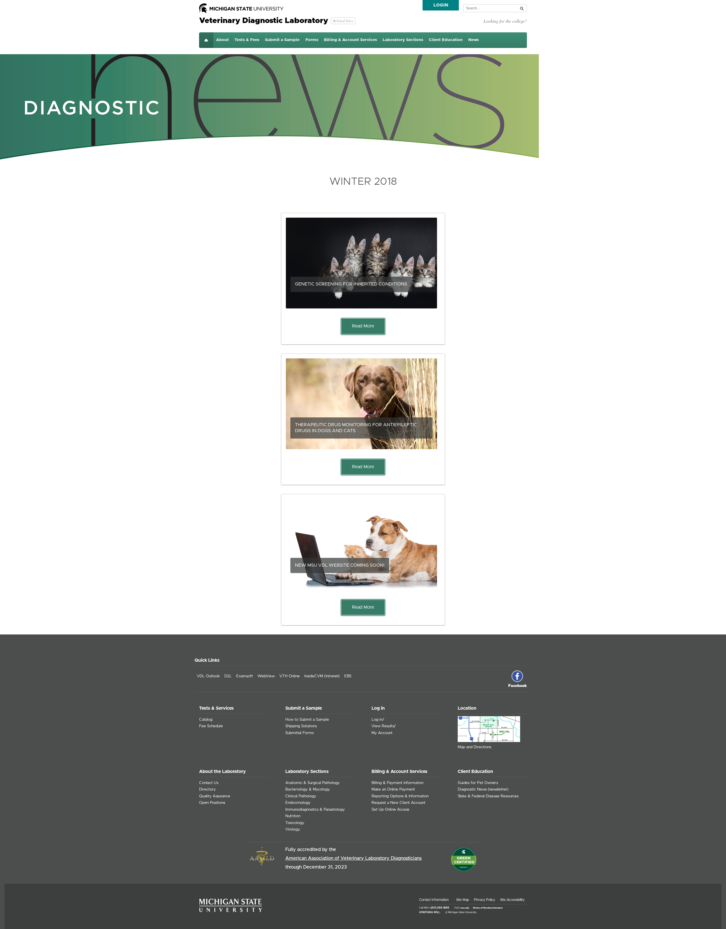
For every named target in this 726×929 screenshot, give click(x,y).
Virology (292, 829)
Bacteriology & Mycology (307, 789)
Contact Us (208, 783)
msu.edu (464, 908)
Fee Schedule (211, 726)
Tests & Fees (247, 40)
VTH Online (289, 676)
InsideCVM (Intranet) (322, 676)
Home (206, 40)
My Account (382, 733)
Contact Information (434, 899)
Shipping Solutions (301, 726)
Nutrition (292, 816)
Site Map (462, 899)
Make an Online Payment (393, 789)
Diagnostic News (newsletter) (483, 789)
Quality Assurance (214, 796)
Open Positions (212, 803)
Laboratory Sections (403, 40)
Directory (207, 789)
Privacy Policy (484, 899)
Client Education (446, 40)
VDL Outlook (208, 676)
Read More (363, 326)
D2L (228, 676)
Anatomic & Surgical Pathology (312, 783)
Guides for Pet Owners (478, 783)
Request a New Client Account (398, 803)
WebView (266, 676)
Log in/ (378, 720)
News (473, 40)
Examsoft (244, 676)
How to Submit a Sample (307, 720)
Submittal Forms (299, 733)
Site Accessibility (512, 899)
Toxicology (294, 823)
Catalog (205, 720)
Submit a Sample (282, 40)
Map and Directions (474, 747)
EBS (347, 676)
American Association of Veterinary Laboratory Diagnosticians (353, 858)
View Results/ (384, 726)
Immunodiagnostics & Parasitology (315, 810)
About (222, 40)
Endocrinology (298, 803)
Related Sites (343, 20)
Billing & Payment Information (397, 783)
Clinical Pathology (300, 796)
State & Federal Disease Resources (488, 796)
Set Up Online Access (390, 810)
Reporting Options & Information (400, 796)
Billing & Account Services (350, 40)
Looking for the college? (505, 21)
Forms (311, 40)
